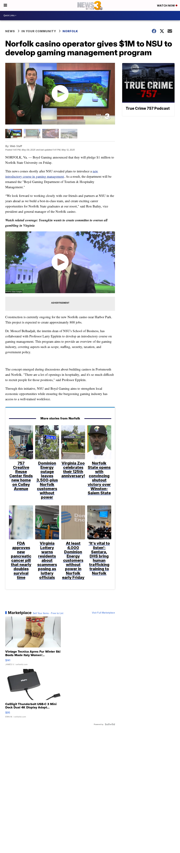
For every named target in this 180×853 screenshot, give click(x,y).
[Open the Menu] (5, 5)
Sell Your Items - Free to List (48, 613)
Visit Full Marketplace (103, 612)
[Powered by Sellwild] (110, 724)
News (10, 31)
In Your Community (38, 31)
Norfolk (70, 31)
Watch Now (166, 5)
